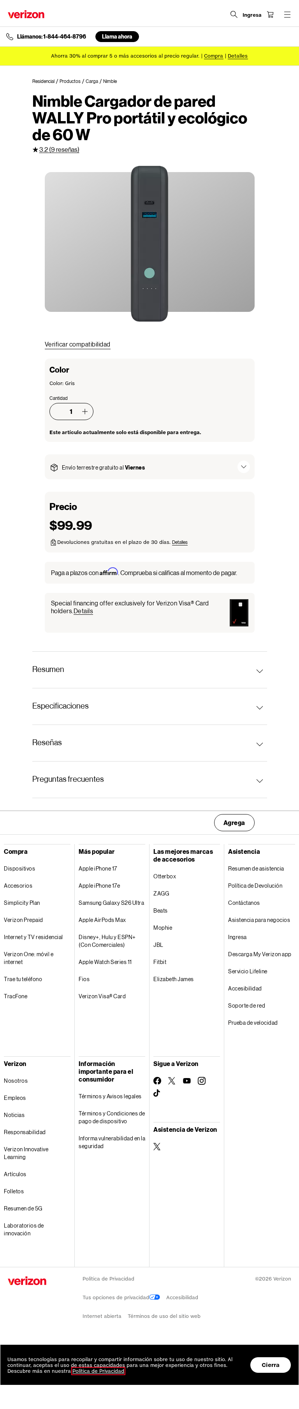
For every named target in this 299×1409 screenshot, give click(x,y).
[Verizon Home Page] (26, 14)
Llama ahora (117, 36)
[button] (85, 411)
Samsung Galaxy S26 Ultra (111, 902)
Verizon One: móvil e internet (28, 958)
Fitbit (159, 962)
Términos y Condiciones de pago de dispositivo (112, 1117)
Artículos (15, 1174)
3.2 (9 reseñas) (59, 149)
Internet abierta (102, 1316)
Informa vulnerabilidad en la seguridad (112, 1142)
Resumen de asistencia (256, 868)
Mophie (162, 927)
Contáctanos (244, 902)
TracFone (15, 996)
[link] (46, 81)
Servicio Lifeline (247, 971)
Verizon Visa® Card (102, 996)
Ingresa (237, 937)
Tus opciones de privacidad (116, 1297)
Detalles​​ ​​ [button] (238, 56)
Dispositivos (19, 868)
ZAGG (161, 893)
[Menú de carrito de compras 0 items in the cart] (270, 14)
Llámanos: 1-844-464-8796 (51, 36)
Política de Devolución (255, 885)
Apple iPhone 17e (99, 885)
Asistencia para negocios (259, 919)
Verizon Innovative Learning (26, 1153)
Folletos (14, 1191)
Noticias (14, 1115)
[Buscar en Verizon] (234, 14)
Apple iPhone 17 (98, 868)
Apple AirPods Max (102, 919)
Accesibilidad (245, 988)
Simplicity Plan (22, 902)
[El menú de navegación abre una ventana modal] (287, 14)
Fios (84, 979)
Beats (160, 910)
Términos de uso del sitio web (164, 1316)
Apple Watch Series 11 (105, 962)
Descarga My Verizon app (260, 954)
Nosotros (16, 1080)
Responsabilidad (25, 1132)
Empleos (15, 1097)
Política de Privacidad (108, 1279)
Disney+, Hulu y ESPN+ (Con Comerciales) (107, 941)
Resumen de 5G (23, 1208)
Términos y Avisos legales (110, 1096)
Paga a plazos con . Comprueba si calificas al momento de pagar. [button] (144, 572)
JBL (158, 944)
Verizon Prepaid (23, 919)
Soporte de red (246, 1005)
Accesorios (18, 885)
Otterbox (164, 876)
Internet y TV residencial (33, 937)
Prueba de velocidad (253, 1022)
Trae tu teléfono (23, 979)
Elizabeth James (173, 979)
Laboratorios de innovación (24, 1229)
